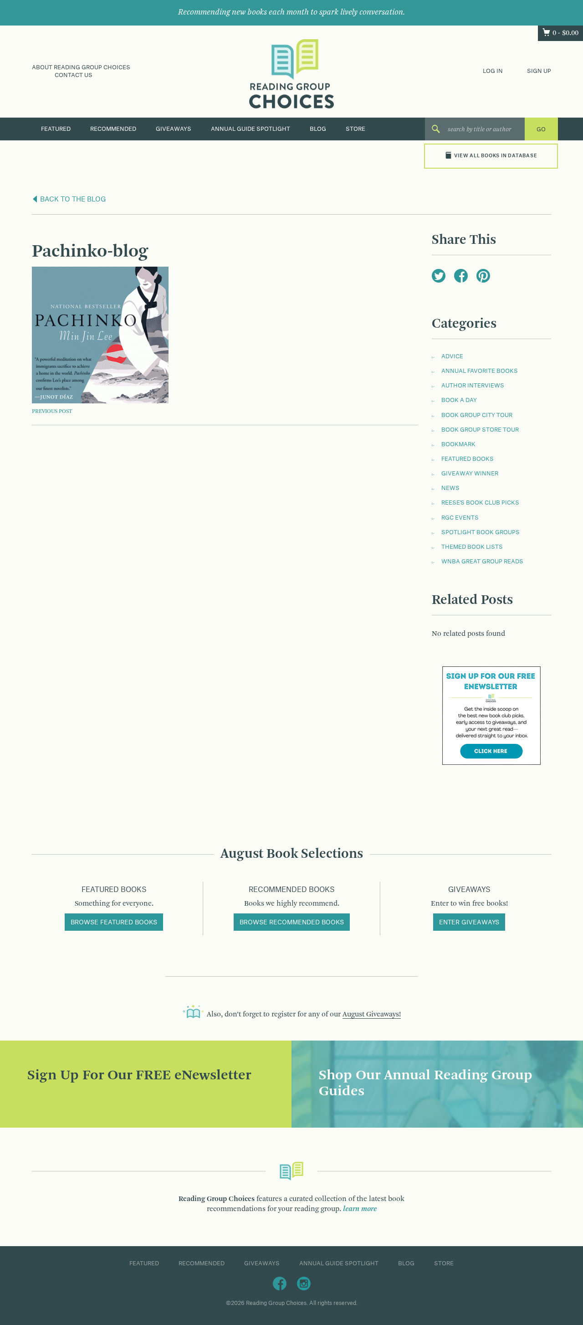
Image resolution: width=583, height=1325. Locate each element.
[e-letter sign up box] (491, 715)
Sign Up (539, 71)
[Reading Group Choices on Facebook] (279, 1283)
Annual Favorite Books (479, 371)
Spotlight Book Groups (480, 532)
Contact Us (73, 75)
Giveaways (173, 129)
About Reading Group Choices (81, 67)
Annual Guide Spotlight (250, 129)
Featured (56, 129)
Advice (452, 356)
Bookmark (458, 444)
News (450, 488)
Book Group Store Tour (480, 430)
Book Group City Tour (476, 415)
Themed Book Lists (472, 547)
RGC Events (460, 518)
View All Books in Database (495, 156)
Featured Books (467, 459)
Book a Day (459, 400)
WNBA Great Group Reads (482, 561)
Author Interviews (472, 385)
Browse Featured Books (114, 922)
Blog (318, 129)
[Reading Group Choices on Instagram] (304, 1283)
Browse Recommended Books (292, 922)
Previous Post (52, 411)
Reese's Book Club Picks (480, 502)
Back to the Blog (72, 199)
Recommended (113, 129)
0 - (565, 33)
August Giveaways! (372, 1014)
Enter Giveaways (469, 922)
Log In (493, 71)
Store (355, 129)
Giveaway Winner (469, 473)
